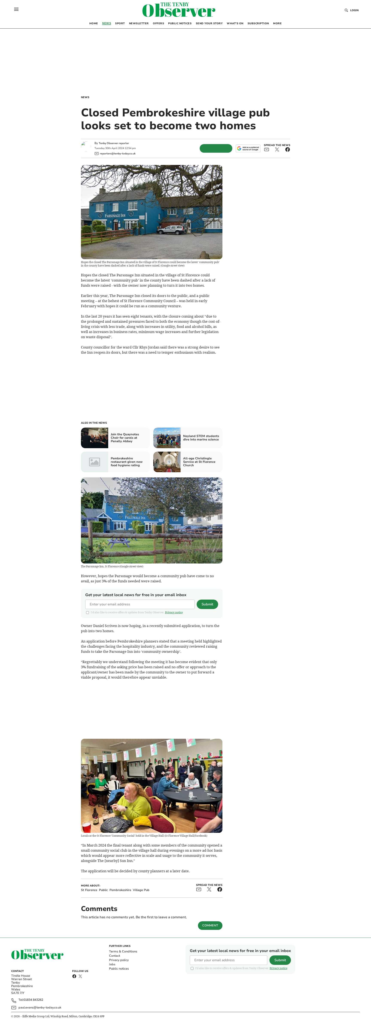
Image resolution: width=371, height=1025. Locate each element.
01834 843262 (33, 1000)
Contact (114, 956)
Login (354, 10)
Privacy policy (119, 960)
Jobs (112, 964)
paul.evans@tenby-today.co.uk (39, 1007)
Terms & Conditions (123, 951)
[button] (16, 9)
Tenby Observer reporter (114, 143)
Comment (210, 925)
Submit (207, 604)
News (85, 97)
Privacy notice (174, 612)
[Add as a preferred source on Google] (248, 148)
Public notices (119, 969)
